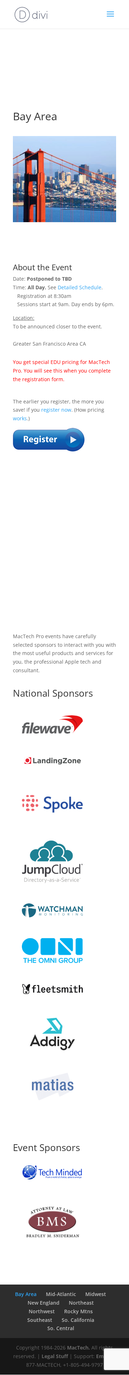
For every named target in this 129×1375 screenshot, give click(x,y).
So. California (78, 1319)
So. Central (60, 1328)
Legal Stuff (55, 1356)
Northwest (42, 1311)
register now (56, 409)
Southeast (39, 1319)
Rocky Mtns (78, 1311)
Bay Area (26, 1294)
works (20, 418)
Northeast (81, 1302)
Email (103, 1356)
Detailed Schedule (79, 287)
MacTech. (78, 1347)
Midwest (95, 1294)
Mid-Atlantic (61, 1294)
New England (43, 1302)
